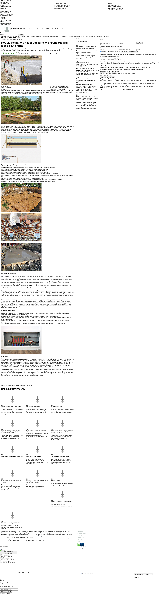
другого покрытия (36, 93)
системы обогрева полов (23, 179)
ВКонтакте (80, 531)
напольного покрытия (51, 316)
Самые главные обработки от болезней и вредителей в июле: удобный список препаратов (86, 80)
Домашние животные (7, 533)
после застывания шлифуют (47, 181)
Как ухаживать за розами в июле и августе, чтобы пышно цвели (86, 47)
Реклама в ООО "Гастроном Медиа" (34, 534)
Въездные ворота (56, 480)
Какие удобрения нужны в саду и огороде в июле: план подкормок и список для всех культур (87, 98)
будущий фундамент (48, 167)
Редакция (4, 534)
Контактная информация (15, 534)
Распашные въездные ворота (10, 523)
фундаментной (5, 90)
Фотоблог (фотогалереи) (60, 533)
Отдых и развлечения (33, 533)
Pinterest (80, 535)
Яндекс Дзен (81, 537)
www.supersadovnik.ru (29, 540)
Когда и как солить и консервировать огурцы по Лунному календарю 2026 (87, 64)
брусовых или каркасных (36, 287)
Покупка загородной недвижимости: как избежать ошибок (37, 481)
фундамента (55, 126)
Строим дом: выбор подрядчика (11, 406)
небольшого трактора (44, 323)
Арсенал (67, 531)
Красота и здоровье (43, 531)
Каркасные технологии (33, 406)
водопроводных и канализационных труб (23, 129)
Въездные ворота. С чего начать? (61, 501)
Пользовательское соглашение (55, 534)
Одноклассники (82, 533)
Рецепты (52, 531)
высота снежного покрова (9, 304)
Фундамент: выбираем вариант (36, 431)
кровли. (27, 284)
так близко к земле (23, 303)
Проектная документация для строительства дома (10, 431)
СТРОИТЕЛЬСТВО (14, 38)
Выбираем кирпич (56, 406)
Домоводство (59, 531)
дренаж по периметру (17, 170)
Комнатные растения (30, 531)
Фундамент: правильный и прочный (12, 456)
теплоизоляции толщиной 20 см (14, 317)
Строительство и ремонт (8, 531)
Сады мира (20, 531)
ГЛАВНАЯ (4, 38)
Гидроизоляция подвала (33, 456)
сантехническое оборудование (10, 130)
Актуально (81, 41)
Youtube (80, 539)
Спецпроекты (34, 536)
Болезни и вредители (46, 533)
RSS (79, 541)
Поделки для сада (20, 533)
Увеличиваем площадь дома (60, 456)
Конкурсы (41, 536)
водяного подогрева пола (51, 90)
